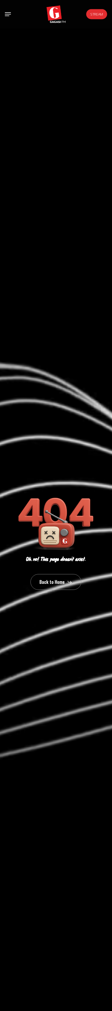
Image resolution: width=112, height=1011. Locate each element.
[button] (8, 14)
